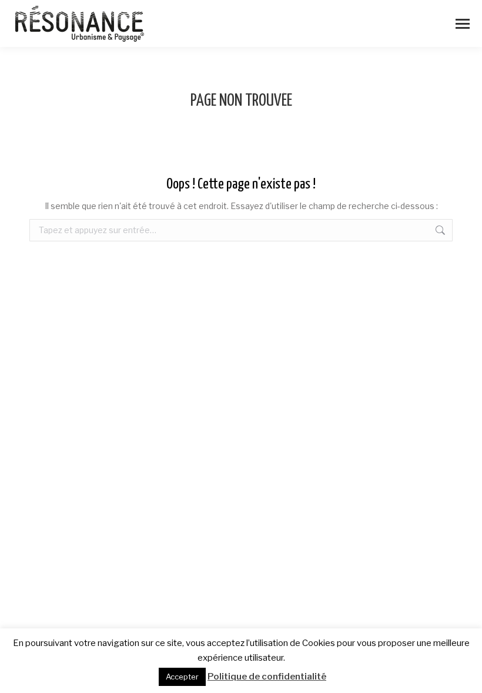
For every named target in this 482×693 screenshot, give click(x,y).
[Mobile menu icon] (462, 23)
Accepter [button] (182, 676)
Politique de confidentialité (266, 676)
